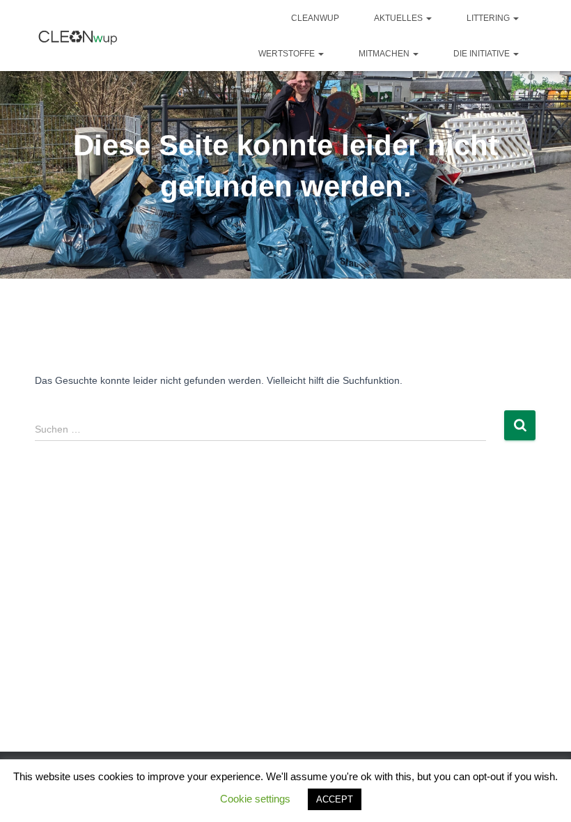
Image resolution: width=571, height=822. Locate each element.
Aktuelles (399, 18)
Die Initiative (482, 54)
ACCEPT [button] (334, 799)
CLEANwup (315, 18)
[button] (428, 18)
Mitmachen (385, 54)
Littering (489, 18)
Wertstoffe (287, 54)
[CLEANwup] (78, 36)
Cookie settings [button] (255, 799)
